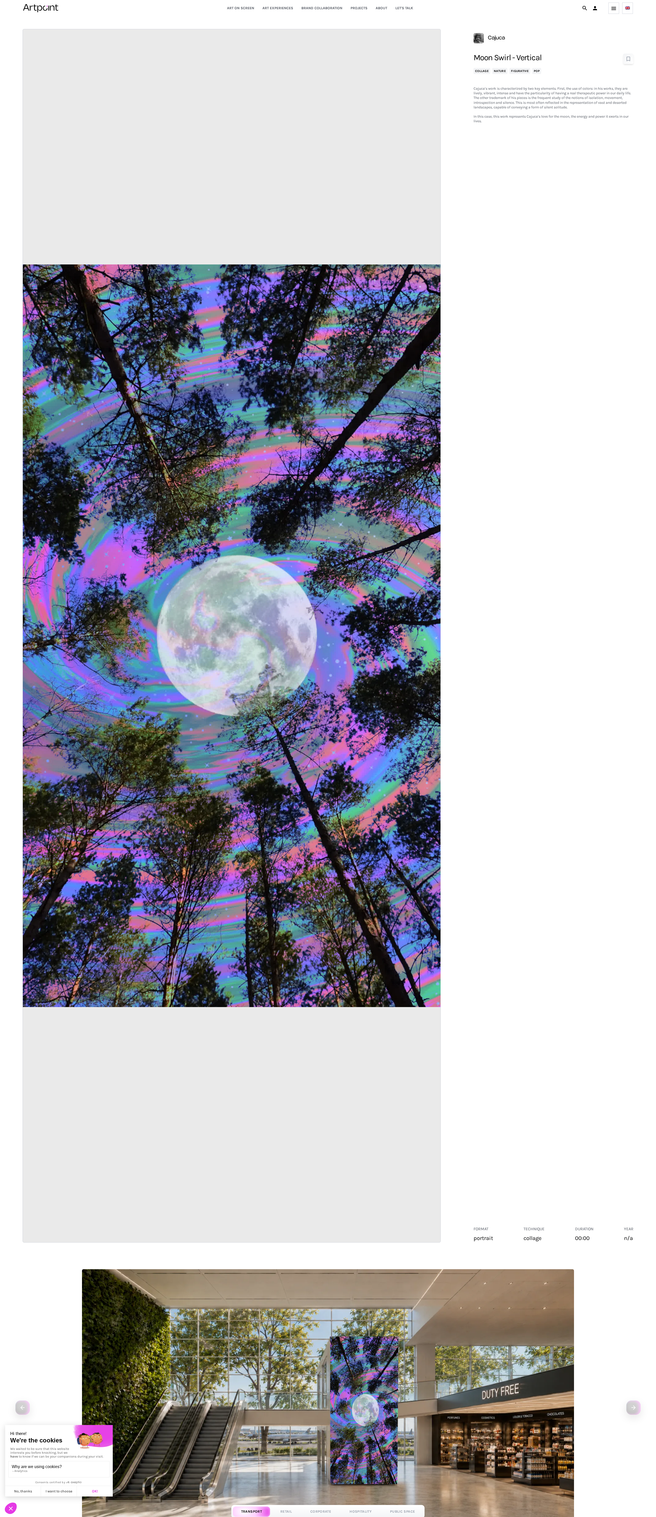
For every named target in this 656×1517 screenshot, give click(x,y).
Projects (359, 8)
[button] (595, 8)
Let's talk (404, 8)
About (381, 8)
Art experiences (277, 8)
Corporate (320, 1511)
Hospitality (361, 1511)
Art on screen (240, 8)
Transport (251, 1511)
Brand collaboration (321, 8)
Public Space (402, 1511)
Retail (286, 1511)
